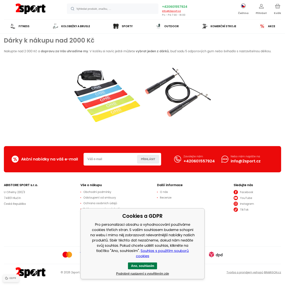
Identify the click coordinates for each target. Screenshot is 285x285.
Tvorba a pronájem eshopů (244, 272)
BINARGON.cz (272, 272)
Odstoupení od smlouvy (99, 198)
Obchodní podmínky (97, 192)
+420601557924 (174, 6)
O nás (164, 192)
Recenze (166, 198)
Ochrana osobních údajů (100, 203)
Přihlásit (148, 159)
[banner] (30, 10)
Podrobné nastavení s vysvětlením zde (142, 273)
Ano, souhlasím (142, 266)
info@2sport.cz (171, 11)
